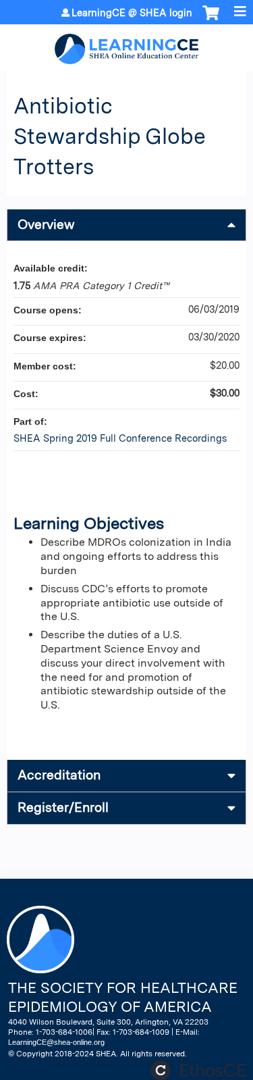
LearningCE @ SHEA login (132, 13)
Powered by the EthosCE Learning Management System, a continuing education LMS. (198, 1070)
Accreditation (59, 775)
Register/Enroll (63, 807)
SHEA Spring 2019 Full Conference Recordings (120, 438)
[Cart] (210, 19)
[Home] (126, 44)
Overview (46, 224)
